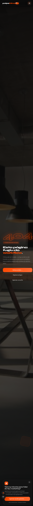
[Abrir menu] (29, 3)
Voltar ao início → (18, 270)
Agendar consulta (17, 280)
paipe (10, 3)
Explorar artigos (17, 275)
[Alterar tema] (3, 493)
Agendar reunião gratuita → (17, 498)
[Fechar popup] (29, 482)
